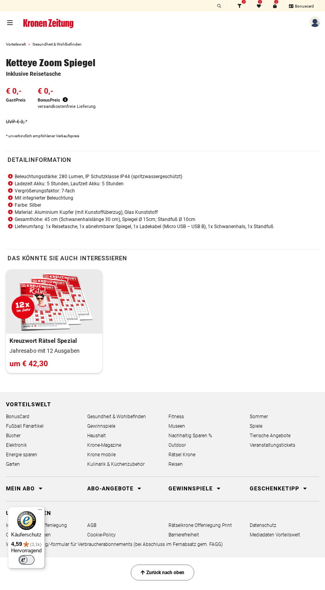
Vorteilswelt (16, 44)
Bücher (13, 435)
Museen (176, 426)
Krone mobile (101, 454)
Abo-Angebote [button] (111, 488)
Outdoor (177, 445)
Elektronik (16, 445)
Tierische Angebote (270, 435)
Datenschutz (263, 525)
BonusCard (17, 416)
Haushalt (96, 435)
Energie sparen (21, 454)
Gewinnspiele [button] (191, 488)
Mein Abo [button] (21, 488)
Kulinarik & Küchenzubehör (116, 464)
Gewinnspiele (101, 426)
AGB (91, 525)
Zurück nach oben (164, 572)
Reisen (175, 464)
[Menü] (40, 511)
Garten (13, 464)
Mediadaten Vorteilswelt (275, 535)
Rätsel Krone (181, 454)
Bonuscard (304, 6)
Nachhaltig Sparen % (190, 435)
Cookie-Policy (101, 535)
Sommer (259, 416)
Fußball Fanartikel (25, 426)
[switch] (26, 560)
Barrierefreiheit (183, 535)
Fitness (176, 416)
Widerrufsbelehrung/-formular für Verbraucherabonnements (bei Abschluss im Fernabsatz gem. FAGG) (114, 544)
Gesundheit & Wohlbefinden (57, 44)
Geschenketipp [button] (275, 488)
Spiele (256, 426)
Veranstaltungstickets (272, 445)
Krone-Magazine (104, 445)
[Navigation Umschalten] (10, 23)
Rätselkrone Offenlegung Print (200, 525)
